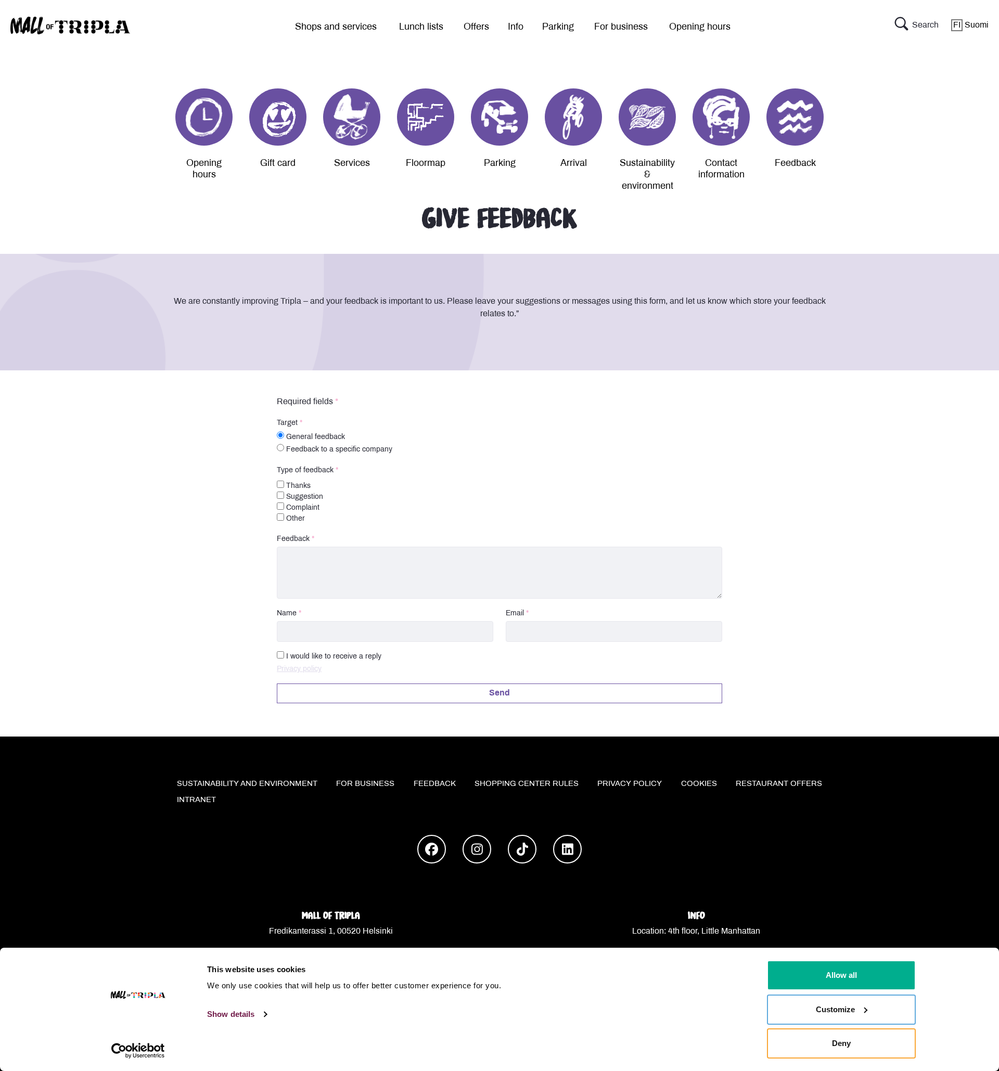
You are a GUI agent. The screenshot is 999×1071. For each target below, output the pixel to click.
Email (515, 613)
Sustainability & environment (647, 175)
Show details (230, 1014)
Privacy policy (299, 669)
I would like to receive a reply (333, 656)
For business (621, 27)
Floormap (425, 163)
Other (294, 518)
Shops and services (336, 27)
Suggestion (303, 497)
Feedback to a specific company (339, 449)
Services (352, 163)
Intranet (196, 800)
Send (499, 693)
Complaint (301, 508)
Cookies (699, 784)
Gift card (278, 163)
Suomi (971, 25)
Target (287, 423)
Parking (558, 27)
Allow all (841, 975)
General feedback (315, 437)
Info (515, 27)
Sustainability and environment (247, 784)
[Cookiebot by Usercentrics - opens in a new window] (138, 1051)
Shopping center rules (527, 784)
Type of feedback (305, 470)
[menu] (331, 25)
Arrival (573, 163)
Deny (841, 1043)
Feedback (795, 163)
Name (287, 613)
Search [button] (925, 25)
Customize (835, 1009)
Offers (476, 27)
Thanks (297, 486)
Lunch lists (421, 27)
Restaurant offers (779, 784)
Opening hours (700, 27)
